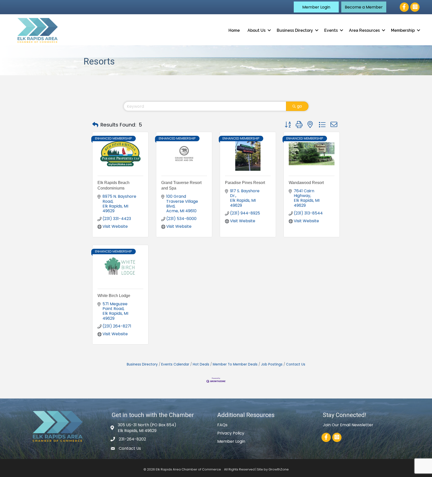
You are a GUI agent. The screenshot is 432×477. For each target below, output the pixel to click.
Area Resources (364, 30)
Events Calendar (175, 364)
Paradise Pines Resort (245, 182)
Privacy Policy (230, 433)
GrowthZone (278, 469)
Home (234, 30)
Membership (403, 30)
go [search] (299, 106)
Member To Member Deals (235, 364)
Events (331, 30)
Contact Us (295, 364)
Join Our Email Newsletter (348, 425)
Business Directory (295, 30)
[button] (316, 7)
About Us (257, 30)
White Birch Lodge (114, 296)
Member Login (231, 441)
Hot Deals (201, 364)
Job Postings (271, 364)
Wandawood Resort (306, 182)
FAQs (222, 425)
